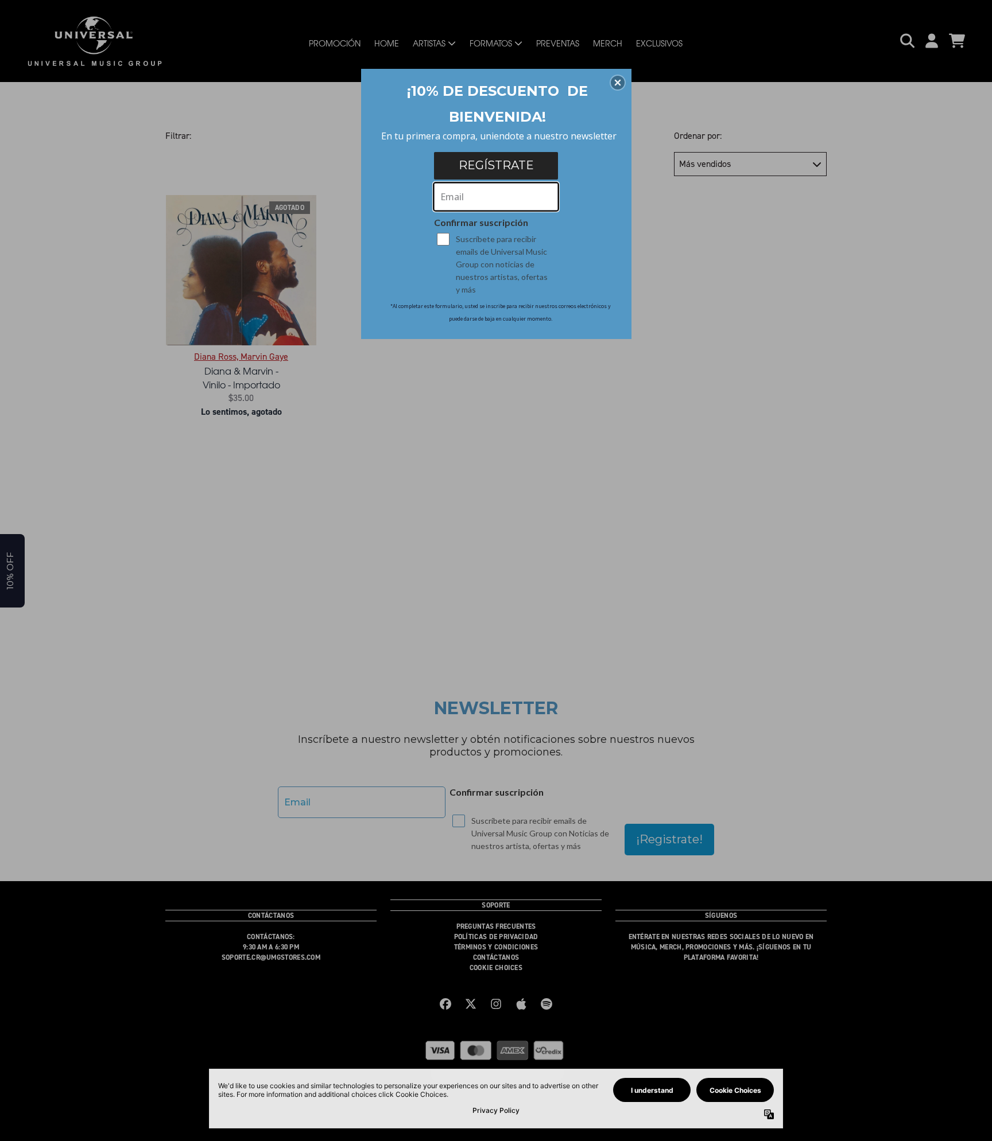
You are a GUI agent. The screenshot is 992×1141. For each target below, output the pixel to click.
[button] (618, 82)
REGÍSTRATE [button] (496, 165)
